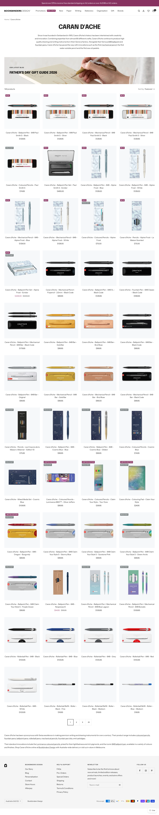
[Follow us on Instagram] (146, 771)
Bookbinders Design (47, 747)
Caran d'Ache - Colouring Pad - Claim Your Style (137, 500)
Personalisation (31, 777)
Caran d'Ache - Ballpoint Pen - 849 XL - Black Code (98, 291)
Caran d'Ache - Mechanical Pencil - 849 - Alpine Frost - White (60, 238)
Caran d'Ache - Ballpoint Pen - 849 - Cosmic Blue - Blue (60, 448)
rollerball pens (35, 738)
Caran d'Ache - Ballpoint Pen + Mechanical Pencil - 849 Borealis (136, 605)
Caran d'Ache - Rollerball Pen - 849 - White (22, 707)
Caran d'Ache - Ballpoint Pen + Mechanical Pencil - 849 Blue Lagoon (98, 605)
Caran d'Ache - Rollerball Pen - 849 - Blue (60, 656)
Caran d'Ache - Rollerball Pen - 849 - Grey (98, 656)
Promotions (45, 11)
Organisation (102, 11)
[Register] (119, 785)
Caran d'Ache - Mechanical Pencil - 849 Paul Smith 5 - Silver (136, 134)
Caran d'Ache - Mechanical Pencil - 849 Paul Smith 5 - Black (98, 134)
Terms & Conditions (65, 788)
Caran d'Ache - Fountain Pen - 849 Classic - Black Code (136, 291)
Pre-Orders (61, 773)
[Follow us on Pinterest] (152, 771)
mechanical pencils (49, 738)
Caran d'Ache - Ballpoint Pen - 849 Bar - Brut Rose (98, 343)
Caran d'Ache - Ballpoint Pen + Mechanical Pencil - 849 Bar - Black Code (22, 343)
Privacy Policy (62, 792)
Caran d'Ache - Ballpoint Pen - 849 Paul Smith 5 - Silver (60, 134)
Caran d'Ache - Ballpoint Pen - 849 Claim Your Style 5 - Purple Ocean (22, 605)
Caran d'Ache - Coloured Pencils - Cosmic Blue (136, 448)
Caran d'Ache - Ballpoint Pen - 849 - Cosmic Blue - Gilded (99, 448)
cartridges (81, 738)
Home (6, 19)
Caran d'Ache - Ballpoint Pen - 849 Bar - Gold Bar (60, 343)
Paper (69, 11)
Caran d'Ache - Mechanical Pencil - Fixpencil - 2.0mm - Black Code (60, 291)
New (61, 11)
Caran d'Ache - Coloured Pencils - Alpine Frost (99, 238)
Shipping (60, 781)
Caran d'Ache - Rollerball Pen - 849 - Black (22, 656)
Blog (27, 773)
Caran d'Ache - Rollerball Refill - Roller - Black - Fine (60, 707)
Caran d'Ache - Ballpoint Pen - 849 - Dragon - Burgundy (22, 553)
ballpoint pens (22, 738)
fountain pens (41, 45)
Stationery (89, 11)
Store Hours (30, 784)
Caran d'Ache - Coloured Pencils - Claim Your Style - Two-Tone (98, 500)
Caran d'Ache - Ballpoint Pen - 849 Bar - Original (22, 396)
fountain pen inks (65, 738)
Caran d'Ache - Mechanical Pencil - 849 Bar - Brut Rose (98, 396)
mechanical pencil (109, 45)
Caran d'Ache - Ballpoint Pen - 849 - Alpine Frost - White (137, 186)
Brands (120, 11)
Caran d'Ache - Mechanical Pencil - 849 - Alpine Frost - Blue (22, 238)
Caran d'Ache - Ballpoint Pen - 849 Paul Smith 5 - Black (22, 134)
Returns (60, 784)
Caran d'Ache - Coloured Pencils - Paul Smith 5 (22, 186)
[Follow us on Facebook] (140, 771)
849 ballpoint (113, 42)
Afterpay (28, 788)
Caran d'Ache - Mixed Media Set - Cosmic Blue (22, 500)
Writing (78, 11)
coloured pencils (143, 735)
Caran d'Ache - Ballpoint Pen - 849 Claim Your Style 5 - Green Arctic (137, 553)
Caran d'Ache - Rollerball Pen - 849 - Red (137, 656)
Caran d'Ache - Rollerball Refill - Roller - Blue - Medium (137, 707)
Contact (28, 781)
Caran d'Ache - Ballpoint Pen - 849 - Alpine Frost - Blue (98, 186)
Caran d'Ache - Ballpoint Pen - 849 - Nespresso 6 (60, 605)
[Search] (139, 11)
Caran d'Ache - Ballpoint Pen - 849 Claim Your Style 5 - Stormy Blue (60, 553)
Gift (112, 11)
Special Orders (63, 777)
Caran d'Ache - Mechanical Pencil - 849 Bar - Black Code (136, 396)
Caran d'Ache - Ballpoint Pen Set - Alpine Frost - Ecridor (22, 291)
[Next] (89, 722)
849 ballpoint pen (119, 744)
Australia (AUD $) (12, 801)
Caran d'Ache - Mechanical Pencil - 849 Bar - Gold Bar (60, 396)
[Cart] (154, 11)
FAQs (59, 769)
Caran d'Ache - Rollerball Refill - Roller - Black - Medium (98, 707)
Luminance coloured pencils (48, 744)
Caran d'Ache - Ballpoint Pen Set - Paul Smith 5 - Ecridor (60, 186)
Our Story (29, 769)
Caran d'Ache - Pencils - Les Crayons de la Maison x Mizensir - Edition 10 (22, 448)
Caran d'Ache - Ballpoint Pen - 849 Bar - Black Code (136, 343)
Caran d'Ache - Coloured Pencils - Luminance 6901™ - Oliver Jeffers (60, 500)
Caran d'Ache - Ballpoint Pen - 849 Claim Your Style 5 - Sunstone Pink (99, 553)
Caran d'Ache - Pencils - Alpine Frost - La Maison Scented (137, 238)
